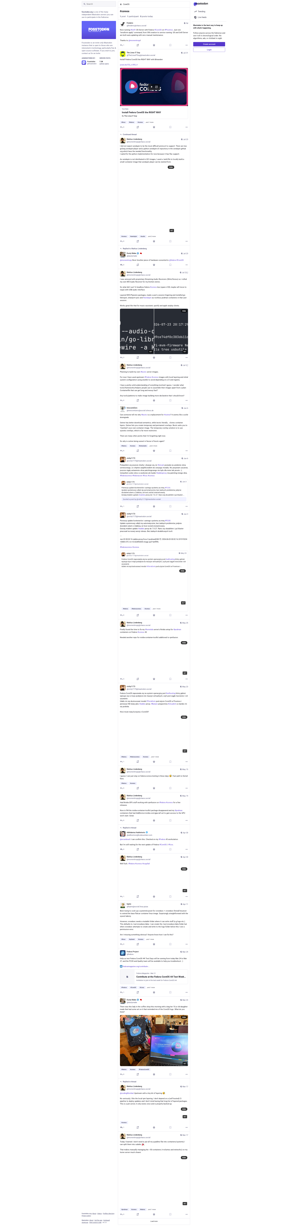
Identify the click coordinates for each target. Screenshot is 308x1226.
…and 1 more (149, 122)
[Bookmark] (170, 45)
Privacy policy (86, 1216)
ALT (171, 230)
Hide (171, 167)
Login (209, 50)
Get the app (98, 1220)
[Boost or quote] (137, 45)
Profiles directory (108, 1213)
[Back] (120, 4)
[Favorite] (154, 45)
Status (99, 1213)
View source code (95, 1222)
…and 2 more (151, 236)
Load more (154, 1221)
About (94, 1213)
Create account (209, 44)
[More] (186, 45)
